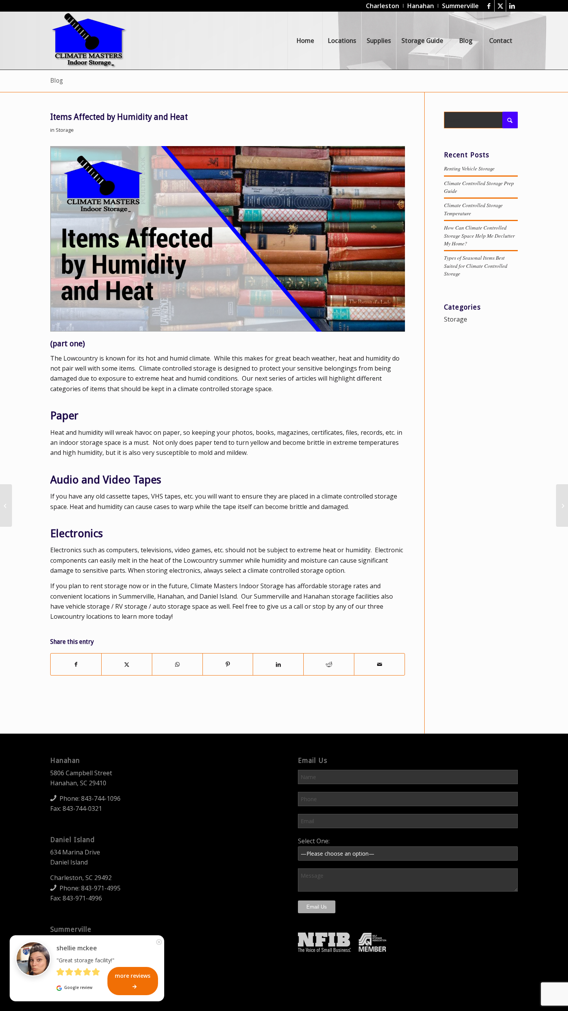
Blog (56, 80)
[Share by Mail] (379, 664)
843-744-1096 (101, 798)
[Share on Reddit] (329, 664)
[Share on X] (127, 664)
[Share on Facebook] (76, 664)
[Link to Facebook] (488, 6)
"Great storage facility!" (85, 960)
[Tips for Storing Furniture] (6, 505)
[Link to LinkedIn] (512, 6)
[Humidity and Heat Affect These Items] (562, 505)
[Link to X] (500, 6)
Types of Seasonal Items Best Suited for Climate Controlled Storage (475, 265)
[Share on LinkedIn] (278, 664)
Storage (65, 129)
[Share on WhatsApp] (177, 664)
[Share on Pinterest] (228, 664)
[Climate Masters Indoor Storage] (89, 41)
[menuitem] (382, 6)
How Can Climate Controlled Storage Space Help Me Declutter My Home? (479, 235)
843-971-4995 (101, 888)
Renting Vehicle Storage (469, 168)
